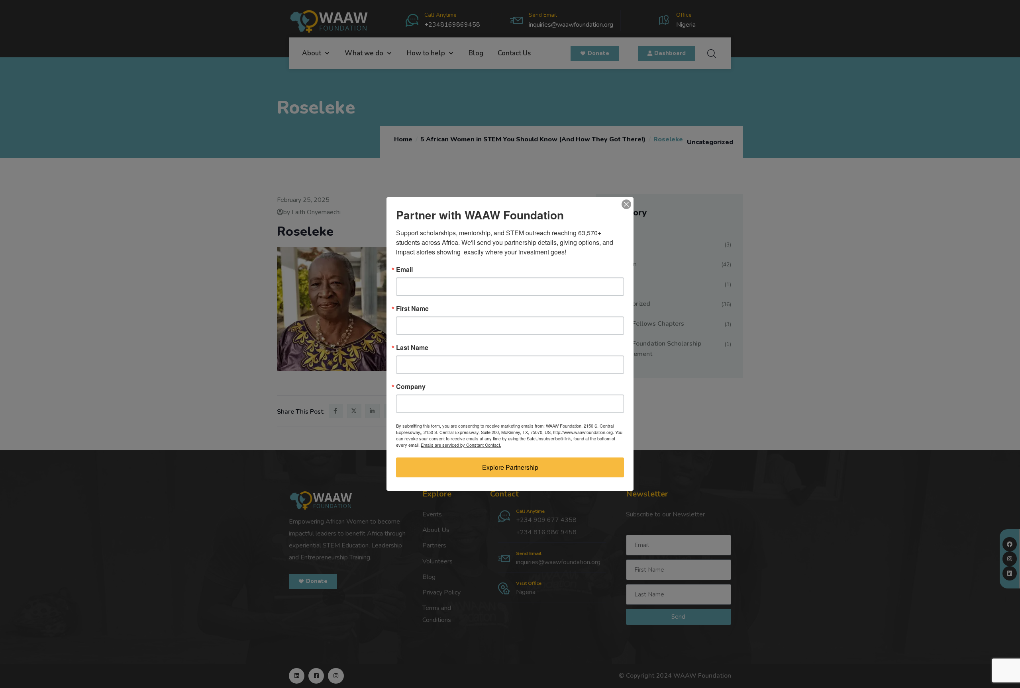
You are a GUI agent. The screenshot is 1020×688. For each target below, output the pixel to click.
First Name (412, 308)
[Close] (626, 204)
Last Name (412, 347)
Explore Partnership (510, 467)
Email (404, 269)
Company (411, 386)
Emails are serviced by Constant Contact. (461, 445)
